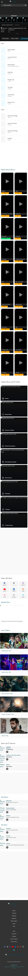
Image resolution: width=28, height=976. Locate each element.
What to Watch (14, 921)
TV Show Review (9, 749)
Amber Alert (4, 327)
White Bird (4, 236)
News (14, 926)
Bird (3, 281)
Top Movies (4, 797)
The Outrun (4, 372)
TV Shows (14, 913)
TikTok (4, 597)
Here (16, 327)
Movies (14, 910)
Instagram (10, 946)
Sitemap (14, 936)
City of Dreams (18, 349)
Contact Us (14, 933)
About (14, 931)
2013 (9, 31)
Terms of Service (14, 939)
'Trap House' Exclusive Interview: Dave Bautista (12, 621)
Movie (17, 33)
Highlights (14, 15)
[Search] (25, 5)
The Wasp (4, 259)
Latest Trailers (5, 630)
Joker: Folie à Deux (6, 304)
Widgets (23, 597)
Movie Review (9, 756)
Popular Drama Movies (8, 169)
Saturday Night (18, 304)
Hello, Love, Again (19, 281)
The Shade (17, 236)
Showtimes (14, 918)
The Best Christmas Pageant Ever (21, 259)
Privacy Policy (14, 941)
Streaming (14, 915)
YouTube (4, 591)
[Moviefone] (14, 2)
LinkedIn (13, 591)
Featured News (5, 602)
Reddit (23, 591)
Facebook (5, 946)
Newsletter (14, 597)
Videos (14, 923)
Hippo (16, 191)
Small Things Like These (7, 213)
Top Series (4, 825)
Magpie (3, 191)
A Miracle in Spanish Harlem (7, 24)
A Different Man (5, 349)
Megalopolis (17, 213)
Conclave (17, 372)
